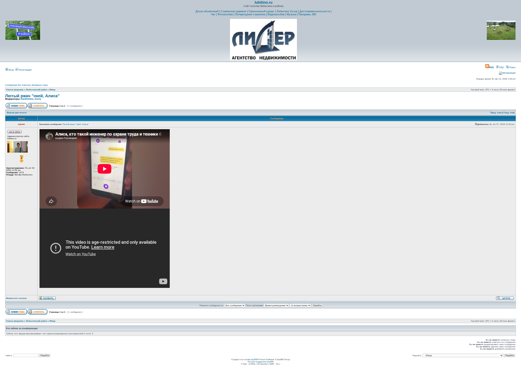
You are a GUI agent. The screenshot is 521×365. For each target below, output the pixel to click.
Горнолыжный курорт (261, 11)
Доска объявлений (207, 11)
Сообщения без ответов (17, 85)
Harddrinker (27, 99)
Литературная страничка (250, 14)
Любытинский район (36, 90)
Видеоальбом (276, 14)
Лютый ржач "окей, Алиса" (32, 96)
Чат (213, 14)
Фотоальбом (225, 14)
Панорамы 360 (307, 14)
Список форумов (14, 90)
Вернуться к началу (16, 298)
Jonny (37, 99)
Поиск (512, 67)
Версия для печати (16, 112)
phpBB (254, 359)
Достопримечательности (315, 11)
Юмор (52, 90)
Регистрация (25, 70)
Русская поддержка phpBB (261, 362)
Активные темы (40, 85)
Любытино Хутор (287, 11)
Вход (11, 70)
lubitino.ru (264, 2)
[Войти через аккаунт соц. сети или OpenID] (507, 72)
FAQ (501, 67)
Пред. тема (496, 112)
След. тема (509, 112)
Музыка (291, 14)
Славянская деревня (233, 11)
